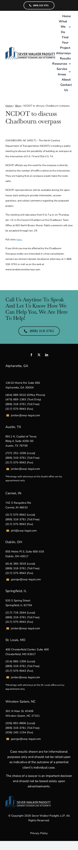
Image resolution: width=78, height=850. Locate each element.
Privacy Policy (39, 833)
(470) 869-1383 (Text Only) (23, 399)
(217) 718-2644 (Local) (20, 612)
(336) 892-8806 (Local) (20, 723)
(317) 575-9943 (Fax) (19, 409)
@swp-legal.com (30, 739)
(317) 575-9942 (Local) (20, 515)
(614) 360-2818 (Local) (20, 563)
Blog (18, 105)
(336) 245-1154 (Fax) (19, 732)
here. (19, 239)
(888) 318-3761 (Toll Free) (22, 404)
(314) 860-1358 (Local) (20, 661)
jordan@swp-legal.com (25, 415)
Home (9, 105)
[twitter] (39, 355)
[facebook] (31, 355)
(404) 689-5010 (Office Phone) (25, 395)
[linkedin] (47, 355)
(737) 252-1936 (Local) (20, 453)
